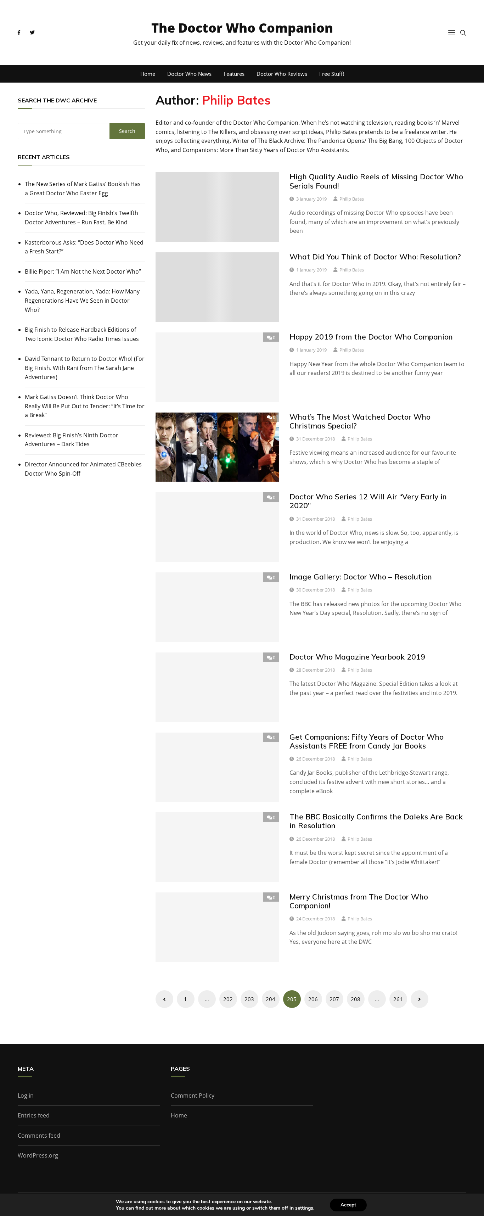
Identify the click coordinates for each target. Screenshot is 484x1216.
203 (249, 999)
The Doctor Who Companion (242, 28)
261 (398, 999)
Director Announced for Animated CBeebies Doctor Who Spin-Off (83, 468)
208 (355, 999)
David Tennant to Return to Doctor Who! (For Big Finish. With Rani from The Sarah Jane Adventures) (85, 368)
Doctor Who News (189, 73)
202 (228, 999)
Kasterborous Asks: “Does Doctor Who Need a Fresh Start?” (84, 247)
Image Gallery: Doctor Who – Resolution (360, 576)
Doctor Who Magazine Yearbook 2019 (357, 656)
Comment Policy (192, 1095)
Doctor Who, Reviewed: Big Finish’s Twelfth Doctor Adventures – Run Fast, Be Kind (81, 217)
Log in (26, 1095)
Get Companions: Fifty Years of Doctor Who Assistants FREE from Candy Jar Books (366, 741)
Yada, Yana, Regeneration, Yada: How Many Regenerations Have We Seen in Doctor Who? (82, 300)
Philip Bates (351, 199)
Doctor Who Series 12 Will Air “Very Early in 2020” (368, 501)
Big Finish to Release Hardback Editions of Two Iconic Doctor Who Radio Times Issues (82, 334)
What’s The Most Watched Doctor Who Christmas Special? (359, 421)
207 (334, 999)
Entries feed (34, 1115)
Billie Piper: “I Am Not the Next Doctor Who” (83, 271)
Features (234, 73)
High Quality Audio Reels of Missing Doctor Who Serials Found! (376, 181)
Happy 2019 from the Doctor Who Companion (371, 336)
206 (313, 999)
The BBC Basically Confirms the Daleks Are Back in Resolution (376, 821)
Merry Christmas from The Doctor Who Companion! (358, 901)
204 (270, 999)
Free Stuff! (331, 73)
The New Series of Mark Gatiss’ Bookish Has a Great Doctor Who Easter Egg (83, 188)
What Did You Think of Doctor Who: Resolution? (375, 256)
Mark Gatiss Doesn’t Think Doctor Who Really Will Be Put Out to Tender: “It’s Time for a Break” (85, 406)
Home (147, 73)
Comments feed (39, 1135)
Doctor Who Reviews (282, 73)
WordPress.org (38, 1155)
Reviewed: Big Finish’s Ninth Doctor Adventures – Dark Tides (71, 439)
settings (304, 1208)
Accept (348, 1204)
